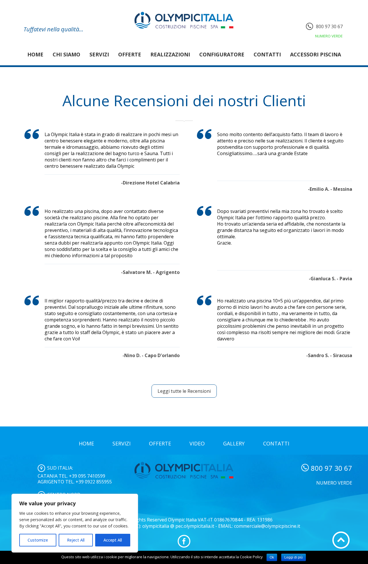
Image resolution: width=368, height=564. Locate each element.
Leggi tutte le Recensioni (184, 391)
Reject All (76, 540)
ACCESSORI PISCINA (315, 54)
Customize (38, 540)
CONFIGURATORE (221, 54)
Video (197, 443)
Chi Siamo (66, 54)
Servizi (99, 54)
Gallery (234, 443)
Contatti (267, 54)
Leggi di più (293, 557)
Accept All (112, 540)
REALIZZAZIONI (170, 54)
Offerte (129, 54)
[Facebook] (184, 541)
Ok (272, 557)
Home (35, 54)
